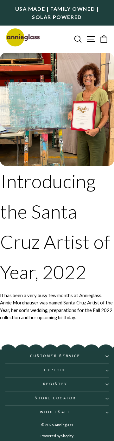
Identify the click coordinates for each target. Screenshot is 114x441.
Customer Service (55, 356)
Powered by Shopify (57, 435)
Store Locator (55, 398)
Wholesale (55, 412)
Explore (55, 370)
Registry (55, 384)
